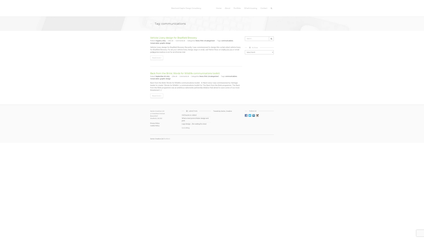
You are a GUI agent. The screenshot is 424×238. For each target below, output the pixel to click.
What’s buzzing (250, 8)
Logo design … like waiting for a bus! (194, 124)
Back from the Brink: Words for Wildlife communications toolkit (185, 73)
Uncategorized (209, 41)
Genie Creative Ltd (156, 139)
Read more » (156, 58)
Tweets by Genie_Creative (222, 111)
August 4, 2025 (161, 41)
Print (201, 41)
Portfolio (237, 8)
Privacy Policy (155, 123)
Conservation (154, 43)
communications (227, 41)
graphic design (165, 43)
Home (218, 8)
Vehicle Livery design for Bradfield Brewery (173, 37)
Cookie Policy (154, 125)
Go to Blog (185, 128)
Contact (263, 8)
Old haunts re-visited (189, 115)
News (198, 41)
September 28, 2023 (162, 76)
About (227, 8)
